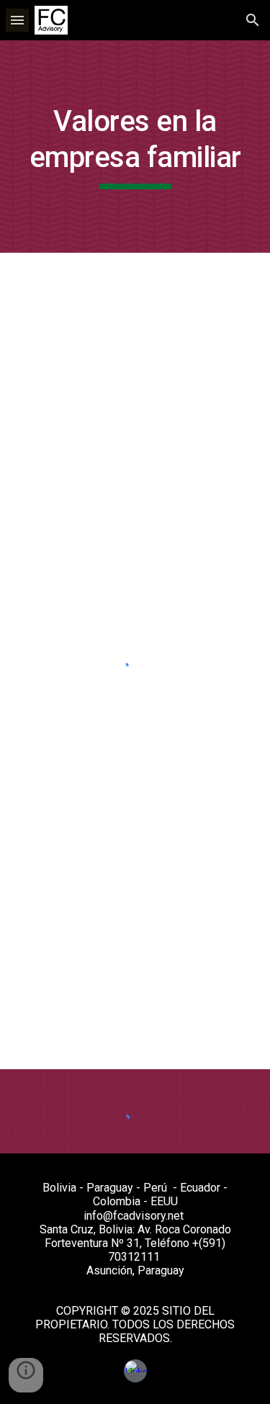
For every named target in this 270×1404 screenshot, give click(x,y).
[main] (135, 146)
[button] (17, 20)
